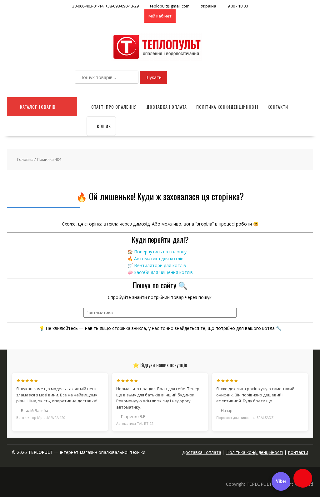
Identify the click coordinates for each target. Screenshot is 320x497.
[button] (302, 478)
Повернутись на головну (160, 252)
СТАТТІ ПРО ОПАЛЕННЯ (114, 106)
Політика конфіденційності (227, 106)
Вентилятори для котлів (160, 265)
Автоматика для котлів (158, 258)
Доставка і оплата (166, 106)
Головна (25, 159)
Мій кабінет (160, 16)
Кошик (103, 126)
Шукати (153, 77)
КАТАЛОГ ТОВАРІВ (38, 106)
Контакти (278, 106)
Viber (281, 481)
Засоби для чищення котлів (163, 272)
